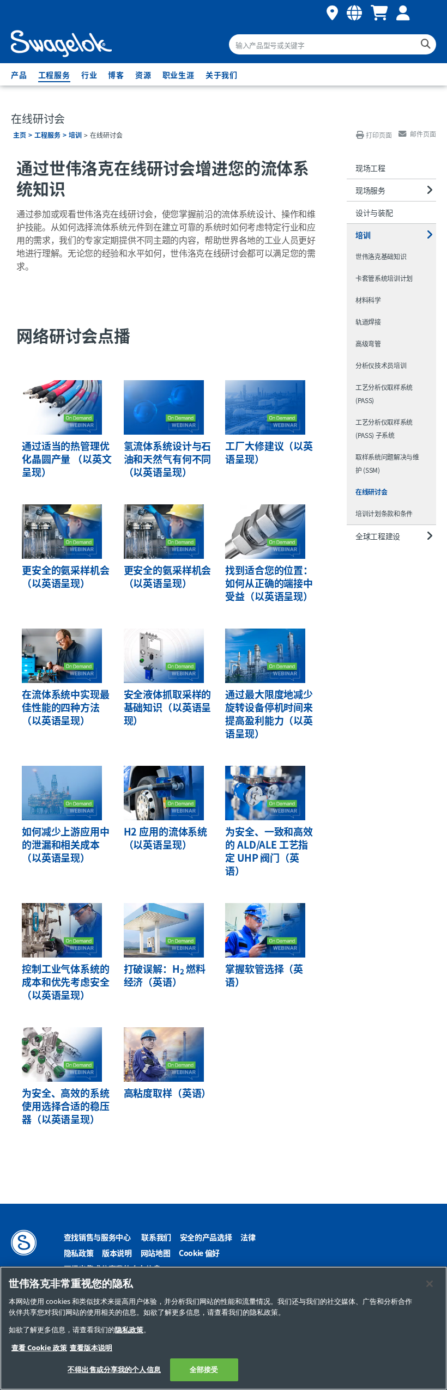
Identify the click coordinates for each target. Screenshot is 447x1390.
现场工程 (370, 167)
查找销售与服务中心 (97, 1237)
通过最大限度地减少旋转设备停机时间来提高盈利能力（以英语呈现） (269, 713)
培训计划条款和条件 (384, 513)
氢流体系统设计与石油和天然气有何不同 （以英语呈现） (168, 458)
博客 (116, 74)
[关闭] (430, 1284)
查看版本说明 (91, 1348)
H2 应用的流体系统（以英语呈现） (165, 837)
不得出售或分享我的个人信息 (114, 1369)
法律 (247, 1237)
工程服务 (54, 74)
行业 (89, 74)
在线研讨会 (371, 491)
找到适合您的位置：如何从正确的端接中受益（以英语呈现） (269, 583)
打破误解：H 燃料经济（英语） (165, 975)
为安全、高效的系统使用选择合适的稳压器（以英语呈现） (66, 1106)
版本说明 (117, 1252)
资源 (143, 74)
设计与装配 (373, 212)
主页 (19, 134)
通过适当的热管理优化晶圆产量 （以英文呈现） (66, 458)
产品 (19, 74)
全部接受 (204, 1369)
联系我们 (156, 1237)
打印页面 (379, 134)
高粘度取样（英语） (168, 1093)
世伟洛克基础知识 (380, 256)
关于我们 (222, 74)
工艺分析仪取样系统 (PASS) (384, 393)
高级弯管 (368, 343)
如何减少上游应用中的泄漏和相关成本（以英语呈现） (66, 844)
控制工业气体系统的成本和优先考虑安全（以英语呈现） (66, 981)
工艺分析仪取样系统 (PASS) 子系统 (384, 428)
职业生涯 (178, 74)
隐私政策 (79, 1252)
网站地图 (156, 1252)
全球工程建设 (377, 536)
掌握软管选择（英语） (264, 975)
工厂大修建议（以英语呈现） (269, 452)
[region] (223, 1328)
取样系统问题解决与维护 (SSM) (387, 463)
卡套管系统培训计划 (384, 278)
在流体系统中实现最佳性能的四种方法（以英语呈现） (66, 707)
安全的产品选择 (206, 1237)
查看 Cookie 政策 (39, 1348)
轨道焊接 (368, 321)
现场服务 (370, 190)
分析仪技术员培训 (380, 365)
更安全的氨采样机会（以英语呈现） (66, 576)
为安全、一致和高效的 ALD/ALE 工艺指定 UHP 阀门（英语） (269, 850)
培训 (75, 134)
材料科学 (368, 299)
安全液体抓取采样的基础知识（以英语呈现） (168, 707)
